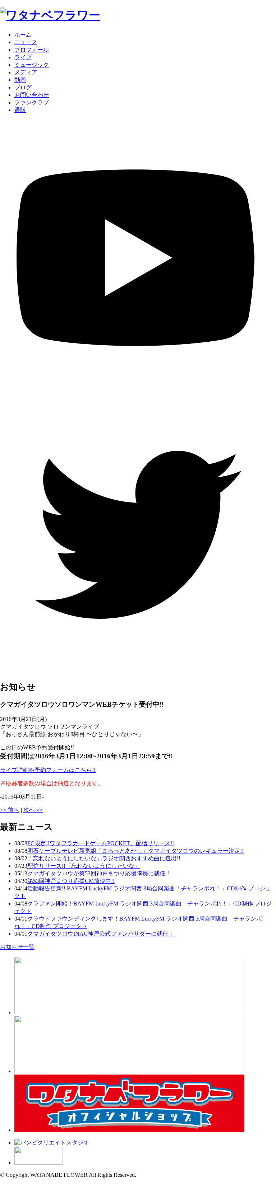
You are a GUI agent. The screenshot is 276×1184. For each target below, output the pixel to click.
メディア (25, 72)
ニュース (25, 42)
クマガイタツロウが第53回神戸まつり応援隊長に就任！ (99, 873)
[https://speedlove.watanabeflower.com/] (129, 1071)
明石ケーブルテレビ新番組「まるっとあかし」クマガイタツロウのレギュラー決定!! (135, 851)
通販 (20, 110)
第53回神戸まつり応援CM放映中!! (71, 881)
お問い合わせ (31, 95)
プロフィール (31, 50)
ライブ (23, 57)
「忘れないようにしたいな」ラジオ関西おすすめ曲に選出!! (103, 858)
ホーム (23, 35)
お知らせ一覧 (17, 947)
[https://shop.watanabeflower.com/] (129, 1130)
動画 (20, 80)
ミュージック (31, 65)
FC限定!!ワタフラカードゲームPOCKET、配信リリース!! (100, 843)
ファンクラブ (31, 102)
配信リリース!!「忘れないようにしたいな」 (83, 866)
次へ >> (33, 810)
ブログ (23, 87)
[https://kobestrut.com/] (129, 1012)
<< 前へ (9, 810)
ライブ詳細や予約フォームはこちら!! (48, 770)
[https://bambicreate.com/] (51, 1142)
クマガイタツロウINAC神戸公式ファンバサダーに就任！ (100, 934)
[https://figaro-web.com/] (38, 1163)
